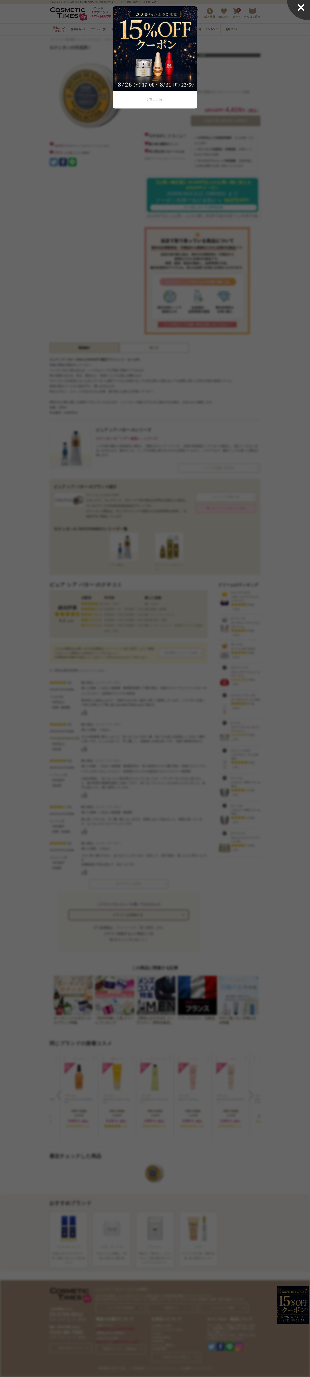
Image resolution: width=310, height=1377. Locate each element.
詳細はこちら (155, 99)
